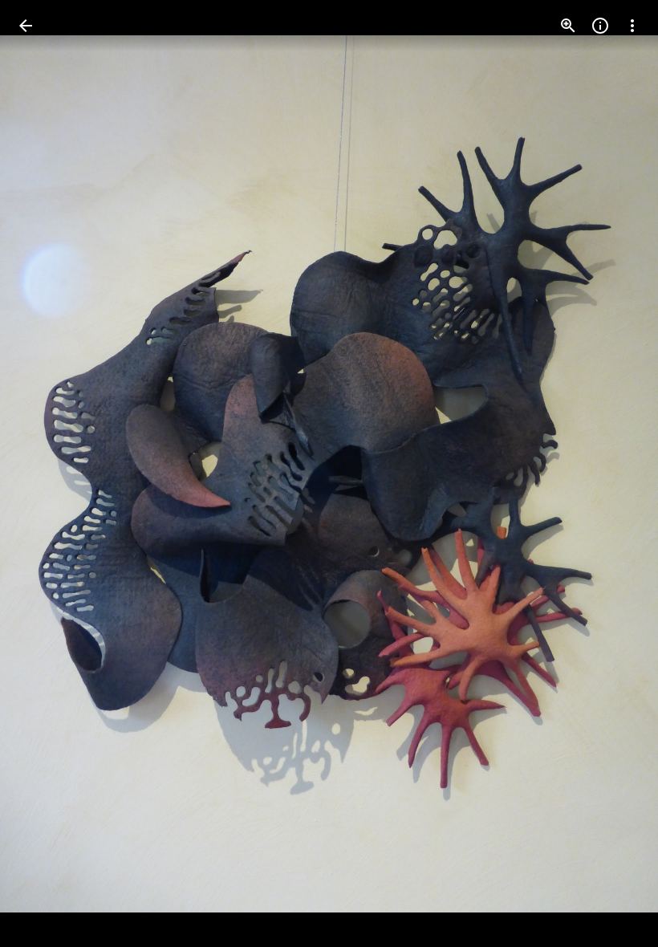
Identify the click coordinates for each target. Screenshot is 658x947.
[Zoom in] (568, 26)
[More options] (632, 26)
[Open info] (600, 26)
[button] (44, 473)
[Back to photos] (25, 25)
